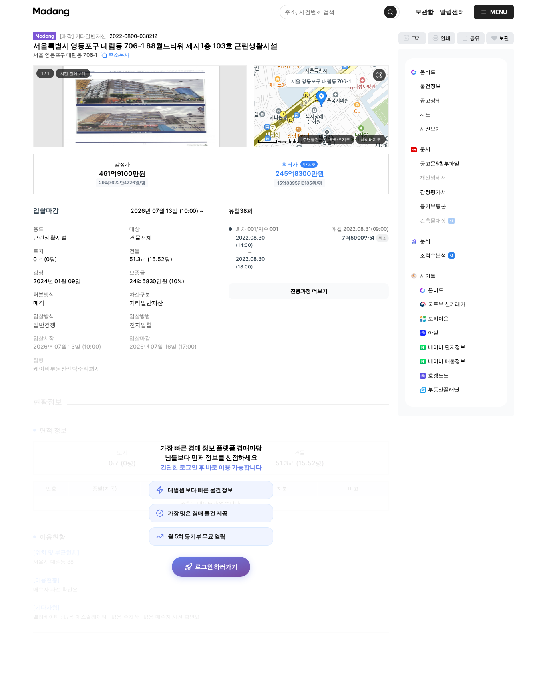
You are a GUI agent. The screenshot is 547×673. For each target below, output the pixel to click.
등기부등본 (433, 206)
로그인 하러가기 (216, 566)
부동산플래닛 (443, 389)
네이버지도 (371, 139)
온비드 (436, 290)
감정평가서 (433, 192)
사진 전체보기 (72, 73)
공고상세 (430, 100)
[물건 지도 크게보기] (379, 75)
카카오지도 (340, 139)
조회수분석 (436, 255)
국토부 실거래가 (446, 304)
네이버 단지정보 (446, 347)
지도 (425, 114)
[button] (140, 106)
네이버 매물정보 (446, 361)
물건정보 (430, 86)
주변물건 (311, 139)
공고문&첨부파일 (439, 163)
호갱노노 (438, 375)
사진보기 (430, 128)
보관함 (425, 12)
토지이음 (438, 318)
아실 (433, 332)
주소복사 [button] (119, 55)
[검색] (390, 12)
